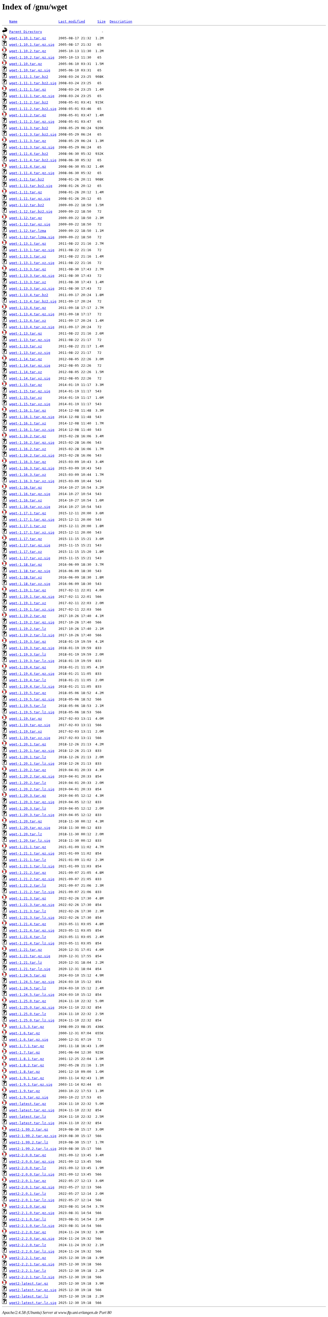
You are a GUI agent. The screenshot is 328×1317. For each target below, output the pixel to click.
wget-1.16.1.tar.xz (27, 423)
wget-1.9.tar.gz (24, 1091)
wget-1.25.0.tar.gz (27, 1001)
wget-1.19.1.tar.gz (27, 590)
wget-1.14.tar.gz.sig (29, 365)
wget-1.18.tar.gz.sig (29, 571)
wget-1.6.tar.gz (24, 1033)
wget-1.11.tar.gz (25, 192)
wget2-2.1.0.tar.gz (27, 1206)
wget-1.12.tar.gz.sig (29, 224)
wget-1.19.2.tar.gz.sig (31, 622)
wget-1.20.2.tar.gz (27, 770)
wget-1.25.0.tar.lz (27, 1014)
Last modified (71, 21)
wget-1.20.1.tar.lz (27, 757)
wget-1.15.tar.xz (25, 398)
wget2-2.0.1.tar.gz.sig (31, 1187)
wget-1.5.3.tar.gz (26, 1027)
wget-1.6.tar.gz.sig (28, 1039)
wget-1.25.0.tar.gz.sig (31, 1007)
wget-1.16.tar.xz (25, 500)
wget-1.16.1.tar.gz (27, 410)
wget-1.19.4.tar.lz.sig (31, 686)
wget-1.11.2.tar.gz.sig (31, 122)
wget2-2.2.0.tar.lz (27, 1245)
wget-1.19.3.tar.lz (27, 654)
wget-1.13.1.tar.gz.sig (31, 250)
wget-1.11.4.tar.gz (27, 166)
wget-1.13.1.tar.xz (27, 256)
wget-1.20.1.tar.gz (27, 744)
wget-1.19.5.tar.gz (27, 693)
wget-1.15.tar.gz (25, 385)
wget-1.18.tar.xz (25, 577)
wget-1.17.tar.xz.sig (29, 558)
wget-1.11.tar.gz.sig (29, 199)
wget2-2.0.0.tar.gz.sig (31, 1161)
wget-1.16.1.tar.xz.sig (31, 430)
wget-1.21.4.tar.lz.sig (31, 943)
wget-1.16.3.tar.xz (27, 475)
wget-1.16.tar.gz (25, 487)
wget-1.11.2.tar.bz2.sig (32, 109)
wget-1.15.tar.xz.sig (29, 404)
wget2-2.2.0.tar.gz (27, 1232)
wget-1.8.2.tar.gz (26, 1065)
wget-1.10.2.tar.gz (27, 51)
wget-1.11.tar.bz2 (26, 179)
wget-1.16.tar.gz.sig (29, 494)
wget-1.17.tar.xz (25, 552)
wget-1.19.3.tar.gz (27, 641)
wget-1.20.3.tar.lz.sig (31, 815)
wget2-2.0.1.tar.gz (27, 1181)
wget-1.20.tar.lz (25, 834)
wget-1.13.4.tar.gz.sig (31, 314)
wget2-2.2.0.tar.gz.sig (31, 1238)
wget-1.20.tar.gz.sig (29, 828)
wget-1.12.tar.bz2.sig (30, 211)
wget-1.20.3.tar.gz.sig (31, 802)
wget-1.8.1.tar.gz (26, 1059)
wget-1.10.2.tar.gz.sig (31, 57)
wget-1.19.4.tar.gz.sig (31, 674)
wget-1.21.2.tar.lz (27, 885)
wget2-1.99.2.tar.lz (28, 1142)
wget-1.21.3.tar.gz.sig (31, 905)
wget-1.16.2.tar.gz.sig (31, 442)
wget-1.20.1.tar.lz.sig (31, 763)
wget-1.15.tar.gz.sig (29, 391)
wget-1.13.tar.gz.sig (29, 340)
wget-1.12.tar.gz (25, 218)
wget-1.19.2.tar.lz (27, 629)
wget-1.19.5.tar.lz (27, 706)
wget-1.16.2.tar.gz (27, 436)
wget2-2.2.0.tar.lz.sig (31, 1251)
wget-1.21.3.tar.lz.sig (31, 918)
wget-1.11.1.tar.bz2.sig (32, 83)
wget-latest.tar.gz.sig (31, 1110)
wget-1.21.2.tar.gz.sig (31, 879)
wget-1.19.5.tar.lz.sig (31, 712)
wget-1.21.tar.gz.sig (29, 956)
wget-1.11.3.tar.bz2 (28, 128)
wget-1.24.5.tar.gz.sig (31, 982)
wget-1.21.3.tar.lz (27, 911)
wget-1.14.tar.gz (25, 359)
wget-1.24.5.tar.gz (27, 975)
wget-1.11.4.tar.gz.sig (31, 173)
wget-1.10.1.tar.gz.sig (31, 44)
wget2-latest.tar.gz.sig (32, 1290)
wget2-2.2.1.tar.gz (27, 1258)
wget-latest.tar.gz (27, 1104)
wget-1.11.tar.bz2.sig (30, 186)
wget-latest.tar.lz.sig (31, 1123)
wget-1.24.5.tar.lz (27, 988)
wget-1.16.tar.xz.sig (29, 507)
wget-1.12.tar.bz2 (26, 205)
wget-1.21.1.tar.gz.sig (31, 853)
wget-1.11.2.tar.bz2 (28, 102)
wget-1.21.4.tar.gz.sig (31, 930)
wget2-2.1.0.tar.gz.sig (31, 1213)
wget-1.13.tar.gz (25, 333)
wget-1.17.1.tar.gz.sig (31, 520)
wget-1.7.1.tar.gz (26, 1046)
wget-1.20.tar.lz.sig (29, 840)
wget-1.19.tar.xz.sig (29, 738)
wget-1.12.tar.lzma (27, 231)
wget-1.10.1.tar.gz (27, 38)
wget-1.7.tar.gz (24, 1052)
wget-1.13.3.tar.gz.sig (31, 276)
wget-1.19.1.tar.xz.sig (31, 609)
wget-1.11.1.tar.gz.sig (31, 96)
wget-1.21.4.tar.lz (27, 937)
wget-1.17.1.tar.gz (27, 513)
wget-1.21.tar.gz (25, 950)
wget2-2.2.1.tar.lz (27, 1271)
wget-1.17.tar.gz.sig (29, 545)
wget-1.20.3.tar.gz (27, 796)
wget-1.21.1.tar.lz (27, 860)
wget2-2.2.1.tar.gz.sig (31, 1264)
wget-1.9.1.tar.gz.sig (30, 1084)
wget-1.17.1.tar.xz (27, 526)
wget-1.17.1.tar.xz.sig (31, 532)
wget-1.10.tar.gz (25, 64)
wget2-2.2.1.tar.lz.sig (31, 1277)
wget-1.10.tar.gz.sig (29, 70)
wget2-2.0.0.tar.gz (27, 1155)
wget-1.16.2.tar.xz (27, 449)
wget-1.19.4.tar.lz (27, 680)
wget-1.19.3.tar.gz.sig (31, 648)
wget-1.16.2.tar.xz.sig (31, 455)
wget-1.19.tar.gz (25, 719)
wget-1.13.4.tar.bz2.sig (32, 301)
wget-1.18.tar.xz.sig (29, 584)
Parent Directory (25, 32)
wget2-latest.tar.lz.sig (32, 1303)
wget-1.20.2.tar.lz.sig (31, 789)
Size (101, 21)
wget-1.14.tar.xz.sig (29, 378)
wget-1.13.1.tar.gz (27, 243)
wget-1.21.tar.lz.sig (29, 969)
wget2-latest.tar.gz (28, 1283)
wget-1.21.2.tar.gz (27, 873)
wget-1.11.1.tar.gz (27, 89)
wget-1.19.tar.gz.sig (29, 725)
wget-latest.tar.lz (27, 1117)
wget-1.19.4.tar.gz (27, 667)
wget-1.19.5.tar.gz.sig (31, 699)
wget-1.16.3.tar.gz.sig (31, 468)
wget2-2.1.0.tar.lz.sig (31, 1226)
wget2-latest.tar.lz (28, 1296)
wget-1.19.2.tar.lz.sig (31, 635)
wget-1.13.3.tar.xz (27, 282)
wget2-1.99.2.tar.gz (28, 1129)
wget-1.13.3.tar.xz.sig (31, 288)
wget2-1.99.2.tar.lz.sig (32, 1149)
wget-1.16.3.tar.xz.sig (31, 481)
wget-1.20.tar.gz (25, 821)
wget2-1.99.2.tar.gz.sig (32, 1136)
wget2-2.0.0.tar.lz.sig (31, 1174)
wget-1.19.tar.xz (25, 731)
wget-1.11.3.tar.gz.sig (31, 147)
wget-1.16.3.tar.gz (27, 462)
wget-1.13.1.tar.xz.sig (31, 263)
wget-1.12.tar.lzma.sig (31, 237)
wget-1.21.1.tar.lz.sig (31, 866)
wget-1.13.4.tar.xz (27, 321)
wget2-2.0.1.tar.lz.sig (31, 1200)
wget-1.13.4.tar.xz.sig (31, 327)
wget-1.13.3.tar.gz (27, 269)
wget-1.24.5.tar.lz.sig (31, 995)
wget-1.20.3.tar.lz (27, 808)
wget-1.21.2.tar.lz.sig (31, 892)
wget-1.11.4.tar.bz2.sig (32, 160)
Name (13, 21)
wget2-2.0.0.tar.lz (27, 1168)
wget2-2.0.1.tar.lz (27, 1194)
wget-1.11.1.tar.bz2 (28, 77)
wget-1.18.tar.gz (25, 564)
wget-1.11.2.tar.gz (27, 115)
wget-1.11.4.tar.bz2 (28, 154)
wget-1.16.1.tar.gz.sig (31, 417)
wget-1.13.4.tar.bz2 (28, 295)
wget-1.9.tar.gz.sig (28, 1097)
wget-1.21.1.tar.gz (27, 847)
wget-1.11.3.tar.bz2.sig (32, 134)
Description (121, 21)
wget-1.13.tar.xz (25, 346)
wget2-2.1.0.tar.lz (27, 1219)
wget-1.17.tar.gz (25, 539)
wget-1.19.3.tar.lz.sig (31, 661)
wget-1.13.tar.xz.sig (29, 353)
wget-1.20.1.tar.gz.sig (31, 751)
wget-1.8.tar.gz (24, 1072)
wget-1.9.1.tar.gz (26, 1078)
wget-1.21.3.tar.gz (27, 898)
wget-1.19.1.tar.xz (27, 603)
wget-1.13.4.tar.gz (27, 308)
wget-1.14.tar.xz (25, 372)
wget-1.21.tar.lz (25, 962)
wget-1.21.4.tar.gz (27, 924)
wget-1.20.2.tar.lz (27, 783)
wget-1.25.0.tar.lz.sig (31, 1020)
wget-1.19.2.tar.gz (27, 616)
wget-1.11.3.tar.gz (27, 141)
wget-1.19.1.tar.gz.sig (31, 597)
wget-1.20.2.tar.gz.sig (31, 776)
